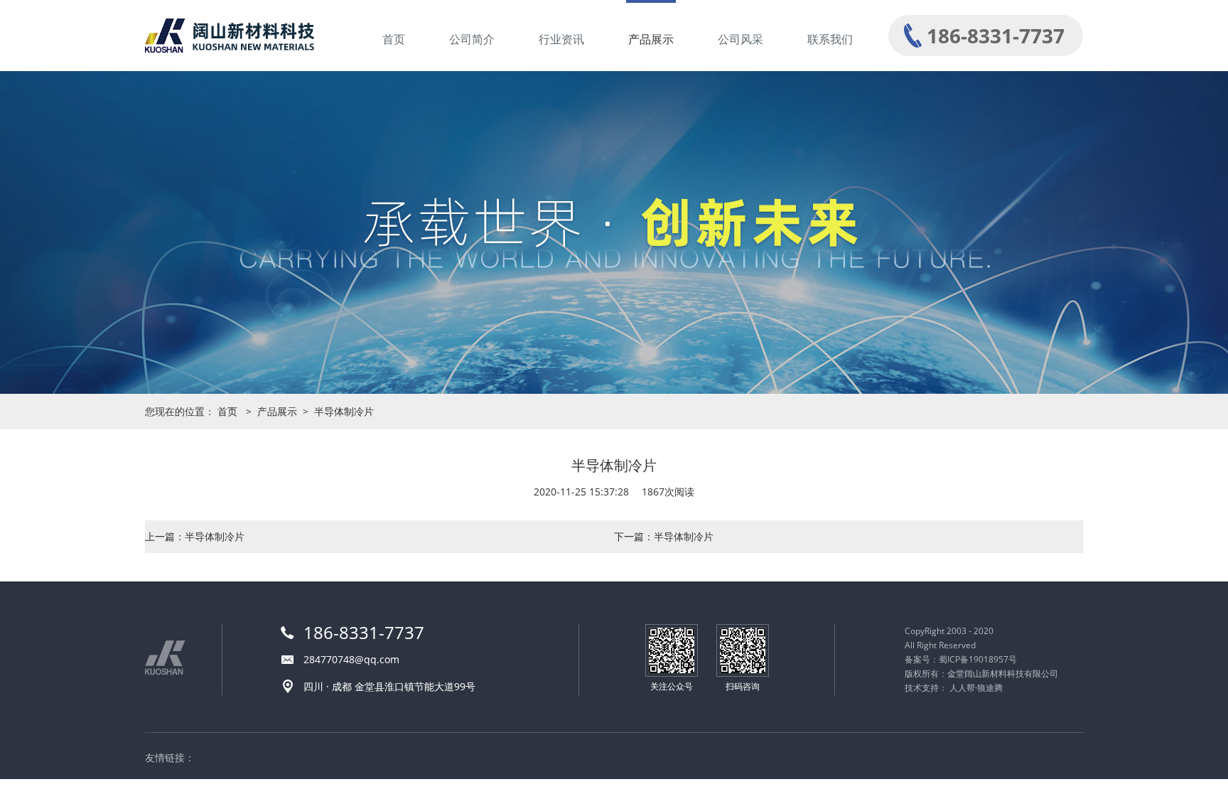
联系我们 (830, 39)
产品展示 (651, 39)
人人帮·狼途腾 (976, 688)
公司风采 (740, 39)
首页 (393, 39)
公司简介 (472, 39)
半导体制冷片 (344, 411)
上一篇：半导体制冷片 (194, 536)
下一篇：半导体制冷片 (663, 536)
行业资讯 (561, 39)
